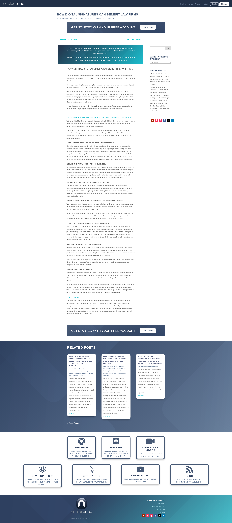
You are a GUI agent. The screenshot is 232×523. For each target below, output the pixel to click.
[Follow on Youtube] (152, 120)
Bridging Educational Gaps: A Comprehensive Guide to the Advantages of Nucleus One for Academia (80, 361)
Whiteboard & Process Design (111, 373)
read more (72, 413)
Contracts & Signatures (92, 18)
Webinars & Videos (150, 449)
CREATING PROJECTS (158, 73)
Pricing (197, 4)
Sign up (224, 4)
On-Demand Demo (141, 475)
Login (214, 4)
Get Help (81, 447)
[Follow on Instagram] (160, 120)
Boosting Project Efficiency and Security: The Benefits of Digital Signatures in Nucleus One (160, 98)
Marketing (105, 371)
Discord (116, 447)
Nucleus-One (64, 18)
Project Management (114, 371)
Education (78, 371)
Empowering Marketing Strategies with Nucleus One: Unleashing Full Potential (159, 89)
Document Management (115, 368)
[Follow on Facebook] (164, 120)
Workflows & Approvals (79, 375)
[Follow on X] (168, 120)
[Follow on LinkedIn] (172, 120)
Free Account (148, 27)
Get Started (91, 476)
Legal (104, 18)
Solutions (183, 4)
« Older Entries (73, 423)
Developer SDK (42, 476)
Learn (191, 4)
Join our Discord (158, 506)
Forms (83, 371)
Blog (81, 18)
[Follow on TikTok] (156, 120)
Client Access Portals (77, 369)
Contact (205, 4)
